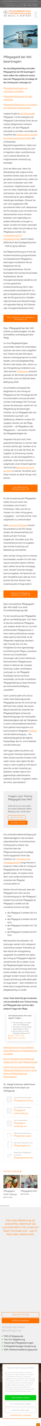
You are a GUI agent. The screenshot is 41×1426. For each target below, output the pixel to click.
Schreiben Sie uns (18, 823)
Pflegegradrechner (23, 1155)
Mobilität (33, 731)
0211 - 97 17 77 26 (20, 5)
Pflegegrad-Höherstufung (23, 1110)
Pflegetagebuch (23, 1144)
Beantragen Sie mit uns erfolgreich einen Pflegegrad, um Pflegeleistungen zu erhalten (20, 1050)
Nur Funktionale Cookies (20, 1404)
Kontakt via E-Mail (18, 1038)
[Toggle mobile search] (36, 16)
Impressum (27, 1415)
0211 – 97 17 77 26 (17, 1036)
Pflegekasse (22, 371)
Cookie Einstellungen (20, 1410)
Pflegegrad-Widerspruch (21, 1123)
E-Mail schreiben (20, 1320)
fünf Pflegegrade (27, 113)
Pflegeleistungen (22, 1134)
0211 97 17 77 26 (17, 817)
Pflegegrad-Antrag (23, 1099)
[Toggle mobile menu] (36, 13)
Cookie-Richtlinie (16, 1415)
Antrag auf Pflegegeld (18, 525)
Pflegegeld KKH (29, 1191)
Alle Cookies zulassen (20, 1397)
